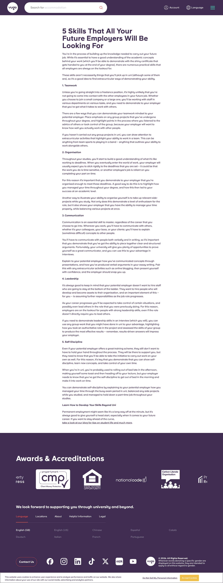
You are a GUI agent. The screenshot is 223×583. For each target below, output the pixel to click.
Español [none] (135, 530)
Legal (102, 516)
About (58, 516)
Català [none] (173, 530)
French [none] (96, 536)
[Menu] (213, 7)
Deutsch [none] (20, 536)
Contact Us (26, 561)
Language (22, 516)
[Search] (101, 7)
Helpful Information (80, 516)
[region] (111, 578)
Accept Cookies (189, 578)
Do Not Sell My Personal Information (160, 578)
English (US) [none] (61, 530)
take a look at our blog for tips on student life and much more (97, 422)
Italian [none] (57, 536)
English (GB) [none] (23, 530)
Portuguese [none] (137, 536)
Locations (41, 516)
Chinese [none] (97, 530)
